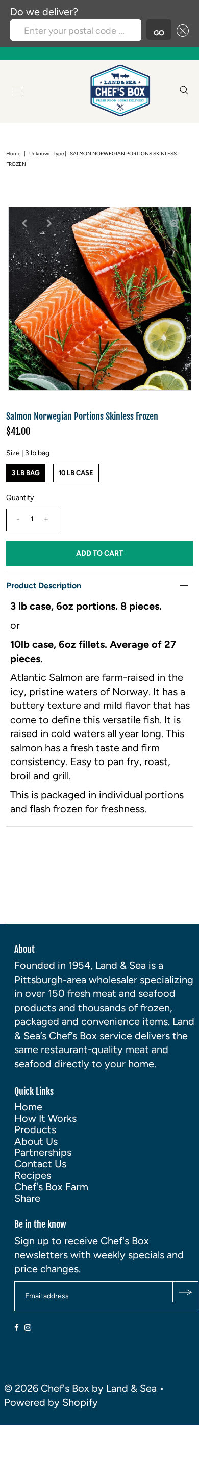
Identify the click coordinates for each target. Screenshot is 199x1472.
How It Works (45, 1118)
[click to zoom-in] (174, 223)
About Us (36, 1141)
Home (13, 153)
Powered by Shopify (51, 1402)
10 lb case (76, 473)
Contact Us (40, 1164)
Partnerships (42, 1152)
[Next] (49, 223)
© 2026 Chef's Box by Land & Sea (80, 1388)
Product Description (43, 585)
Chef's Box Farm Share (51, 1192)
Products (35, 1129)
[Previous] (24, 223)
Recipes (32, 1175)
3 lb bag (26, 473)
